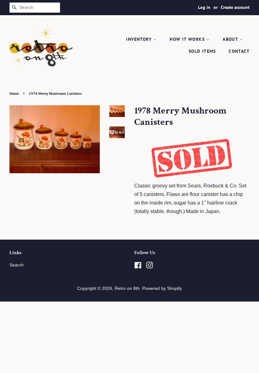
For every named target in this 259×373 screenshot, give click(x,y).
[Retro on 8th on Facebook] (138, 266)
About (231, 39)
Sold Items (202, 51)
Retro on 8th (127, 288)
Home (14, 93)
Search (16, 265)
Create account (235, 7)
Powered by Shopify (162, 288)
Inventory (139, 39)
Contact (239, 51)
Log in (204, 7)
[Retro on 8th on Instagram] (149, 266)
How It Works (188, 39)
